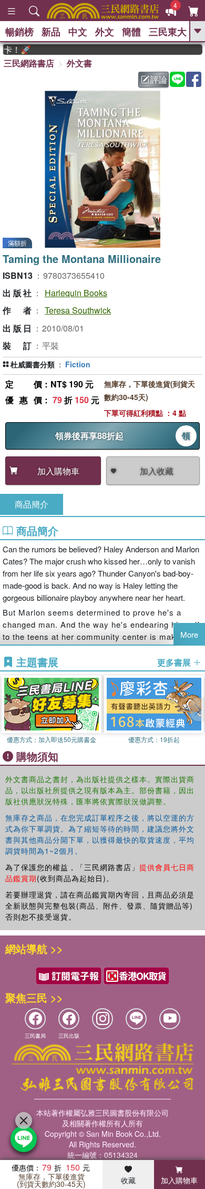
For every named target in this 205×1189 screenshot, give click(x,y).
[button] (197, 709)
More (189, 634)
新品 (51, 31)
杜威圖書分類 (33, 364)
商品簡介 (31, 504)
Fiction (77, 364)
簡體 (131, 31)
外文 (104, 31)
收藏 (128, 1180)
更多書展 (175, 662)
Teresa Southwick (78, 310)
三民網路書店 (29, 63)
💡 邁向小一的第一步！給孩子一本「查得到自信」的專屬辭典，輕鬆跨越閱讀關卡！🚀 (11, 49)
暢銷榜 (19, 31)
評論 (158, 79)
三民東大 (168, 31)
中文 (77, 31)
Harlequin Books (76, 293)
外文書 (79, 63)
